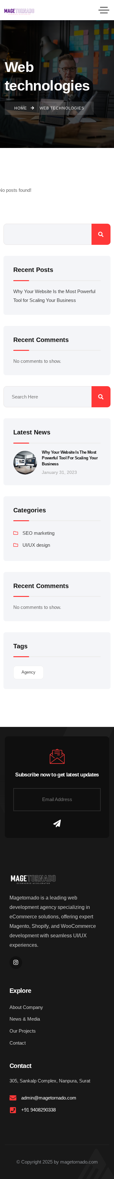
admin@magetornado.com (48, 1097)
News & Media (25, 1019)
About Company (26, 1007)
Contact (18, 1043)
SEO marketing (38, 533)
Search (101, 234)
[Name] (57, 824)
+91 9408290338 (38, 1109)
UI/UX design (36, 545)
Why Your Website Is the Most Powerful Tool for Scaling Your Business (70, 458)
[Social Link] (16, 962)
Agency (28, 672)
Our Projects (23, 1031)
